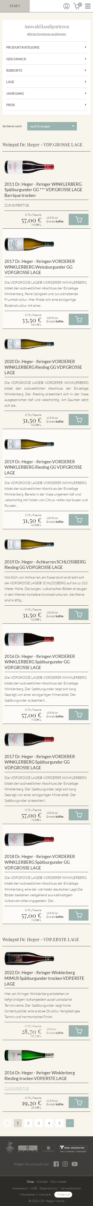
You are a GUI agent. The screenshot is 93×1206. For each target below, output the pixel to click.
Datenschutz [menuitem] (49, 1188)
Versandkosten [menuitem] (71, 1188)
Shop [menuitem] (30, 1181)
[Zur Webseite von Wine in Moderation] (73, 1148)
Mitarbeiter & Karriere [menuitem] (35, 1194)
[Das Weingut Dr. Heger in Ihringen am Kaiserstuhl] (10, 1147)
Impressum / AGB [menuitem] (24, 1188)
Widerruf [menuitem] (63, 1194)
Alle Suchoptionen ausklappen (46, 34)
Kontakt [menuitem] (42, 1181)
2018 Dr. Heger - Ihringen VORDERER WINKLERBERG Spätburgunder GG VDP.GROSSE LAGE (39, 862)
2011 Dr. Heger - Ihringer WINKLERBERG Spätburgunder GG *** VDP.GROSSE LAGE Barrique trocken (43, 190)
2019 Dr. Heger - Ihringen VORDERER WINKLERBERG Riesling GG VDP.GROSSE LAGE (43, 467)
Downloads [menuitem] (58, 1181)
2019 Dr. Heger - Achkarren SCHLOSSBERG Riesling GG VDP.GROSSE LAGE (45, 564)
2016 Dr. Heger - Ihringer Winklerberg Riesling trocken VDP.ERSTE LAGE (39, 1075)
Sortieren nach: (12, 126)
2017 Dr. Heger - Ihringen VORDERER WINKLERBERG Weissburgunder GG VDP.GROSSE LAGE (39, 267)
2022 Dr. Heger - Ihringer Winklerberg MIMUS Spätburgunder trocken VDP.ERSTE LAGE (44, 978)
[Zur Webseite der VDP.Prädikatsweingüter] (48, 1148)
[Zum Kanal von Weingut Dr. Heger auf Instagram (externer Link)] (74, 1164)
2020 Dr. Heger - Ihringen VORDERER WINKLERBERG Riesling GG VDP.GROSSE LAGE (43, 367)
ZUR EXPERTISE (16, 1088)
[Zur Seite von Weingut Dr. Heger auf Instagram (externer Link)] (65, 1164)
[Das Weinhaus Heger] (28, 1148)
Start (15, 6)
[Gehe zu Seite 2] (70, 1123)
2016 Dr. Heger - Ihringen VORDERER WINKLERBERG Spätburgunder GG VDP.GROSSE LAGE (39, 662)
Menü (88, 6)
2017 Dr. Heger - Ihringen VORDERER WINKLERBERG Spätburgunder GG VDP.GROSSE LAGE (39, 762)
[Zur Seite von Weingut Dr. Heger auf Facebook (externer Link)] (56, 1164)
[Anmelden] (66, 6)
